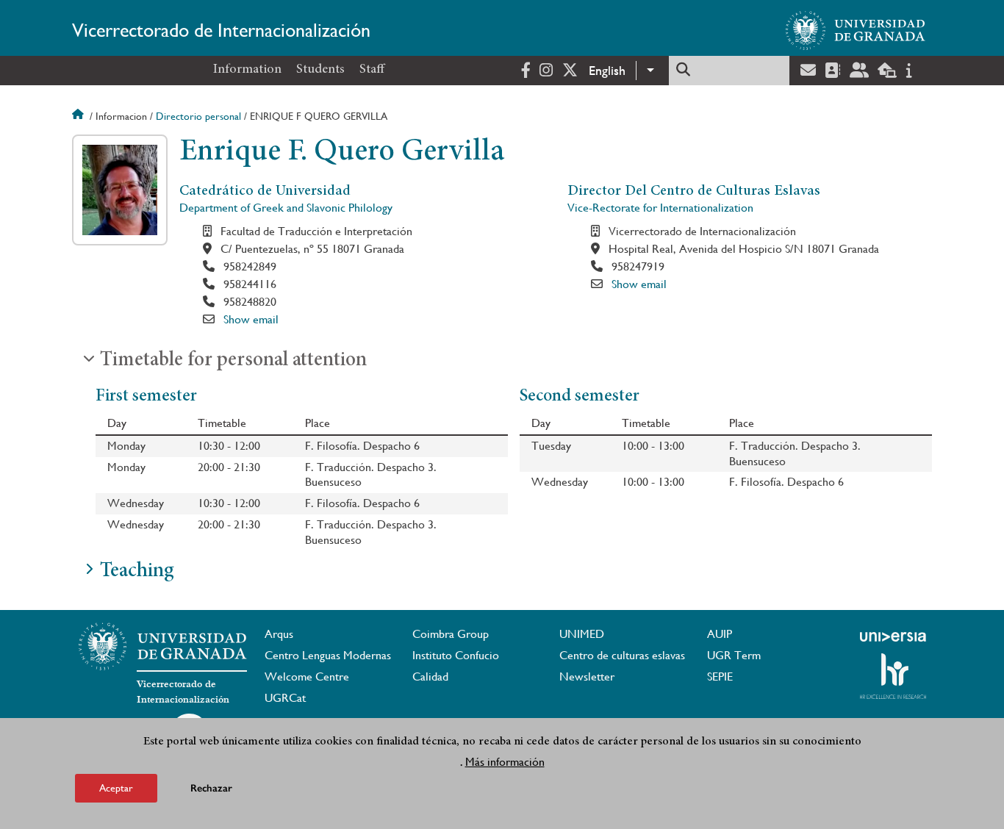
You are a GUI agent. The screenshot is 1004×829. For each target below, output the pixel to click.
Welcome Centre (307, 676)
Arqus (279, 634)
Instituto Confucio (455, 655)
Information (247, 69)
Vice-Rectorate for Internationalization (660, 208)
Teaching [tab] (137, 571)
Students (320, 69)
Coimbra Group (450, 634)
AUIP (719, 634)
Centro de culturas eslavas (622, 655)
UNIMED (581, 634)
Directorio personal (198, 116)
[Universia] (893, 636)
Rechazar (211, 788)
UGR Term (734, 655)
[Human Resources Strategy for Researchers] (893, 676)
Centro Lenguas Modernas (328, 655)
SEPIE (720, 676)
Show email (251, 319)
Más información (505, 762)
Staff (371, 69)
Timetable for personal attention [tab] (233, 361)
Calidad (430, 676)
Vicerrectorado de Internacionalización (221, 30)
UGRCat (285, 698)
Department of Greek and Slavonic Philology (285, 208)
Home (79, 116)
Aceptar (116, 788)
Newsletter (586, 676)
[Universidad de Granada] (855, 30)
